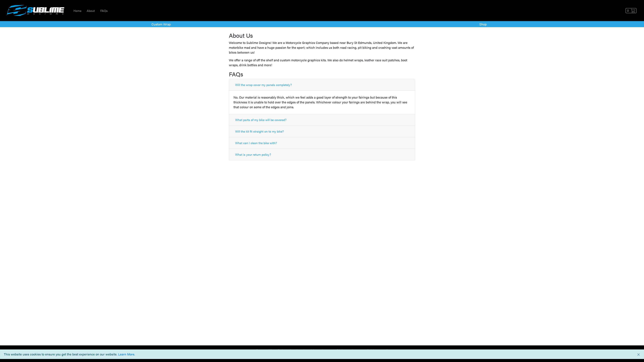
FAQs (104, 11)
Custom (161, 24)
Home (77, 11)
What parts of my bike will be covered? (260, 120)
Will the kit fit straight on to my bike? (259, 131)
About (91, 11)
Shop (483, 24)
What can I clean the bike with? (256, 143)
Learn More (126, 354)
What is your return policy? (253, 154)
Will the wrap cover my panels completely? (263, 85)
